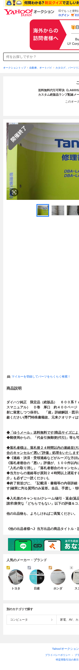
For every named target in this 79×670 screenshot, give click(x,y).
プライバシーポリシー (57, 655)
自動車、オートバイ (40, 67)
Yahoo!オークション (65, 648)
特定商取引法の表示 (67, 659)
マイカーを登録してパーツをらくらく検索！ (41, 376)
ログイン (63, 15)
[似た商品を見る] (14, 192)
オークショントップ (14, 67)
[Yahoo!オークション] (29, 10)
